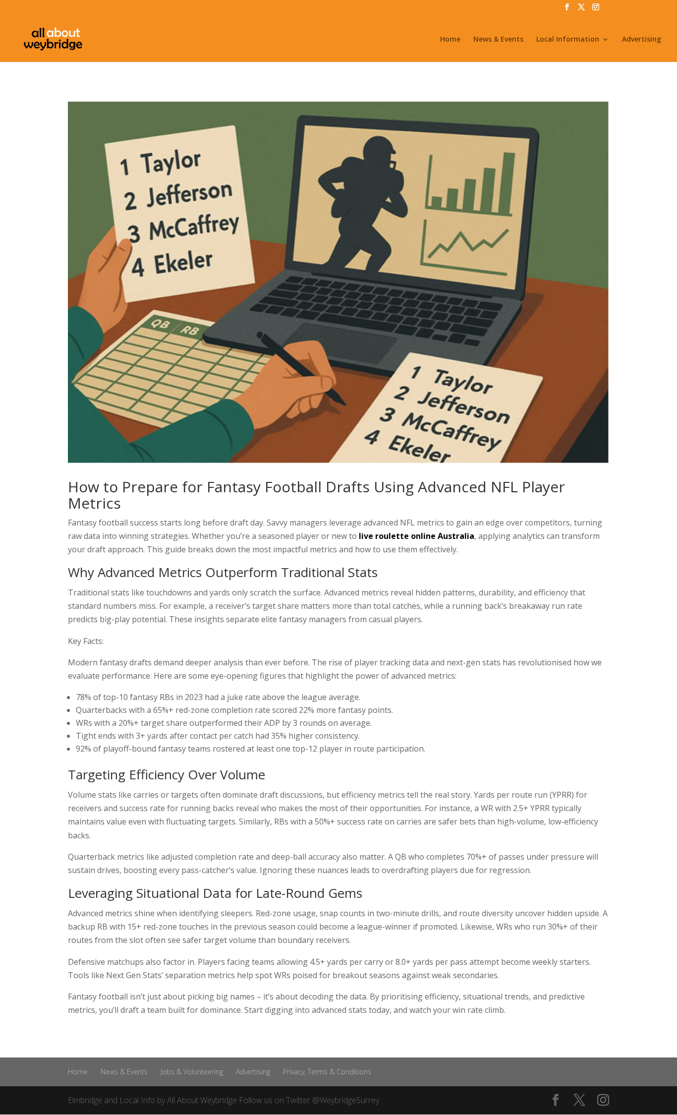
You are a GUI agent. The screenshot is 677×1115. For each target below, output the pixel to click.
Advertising (641, 40)
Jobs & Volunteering (192, 1071)
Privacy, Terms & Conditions (327, 1071)
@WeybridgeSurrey (345, 1100)
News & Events (498, 40)
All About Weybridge (202, 1100)
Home (450, 40)
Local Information (567, 40)
